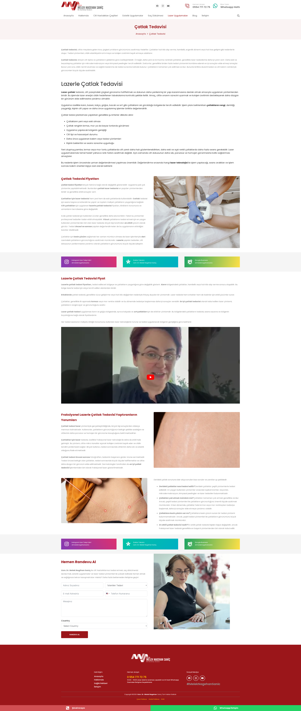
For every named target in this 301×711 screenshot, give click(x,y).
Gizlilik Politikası (154, 699)
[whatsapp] (215, 6)
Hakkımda (99, 679)
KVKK (162, 699)
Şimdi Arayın (78, 708)
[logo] (150, 658)
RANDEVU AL (74, 634)
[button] (120, 15)
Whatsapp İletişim (229, 708)
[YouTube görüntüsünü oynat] (150, 377)
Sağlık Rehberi (100, 683)
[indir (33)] (187, 6)
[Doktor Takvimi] (129, 262)
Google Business (201, 260)
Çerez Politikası (142, 699)
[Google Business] (191, 262)
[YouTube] (168, 6)
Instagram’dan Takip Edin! (81, 260)
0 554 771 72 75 (136, 677)
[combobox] (107, 593)
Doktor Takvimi (138, 260)
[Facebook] (157, 6)
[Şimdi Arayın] (69, 708)
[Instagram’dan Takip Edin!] (68, 262)
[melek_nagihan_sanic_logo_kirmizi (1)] (82, 6)
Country (65, 620)
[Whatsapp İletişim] (216, 708)
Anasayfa (141, 33)
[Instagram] (163, 6)
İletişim (97, 686)
